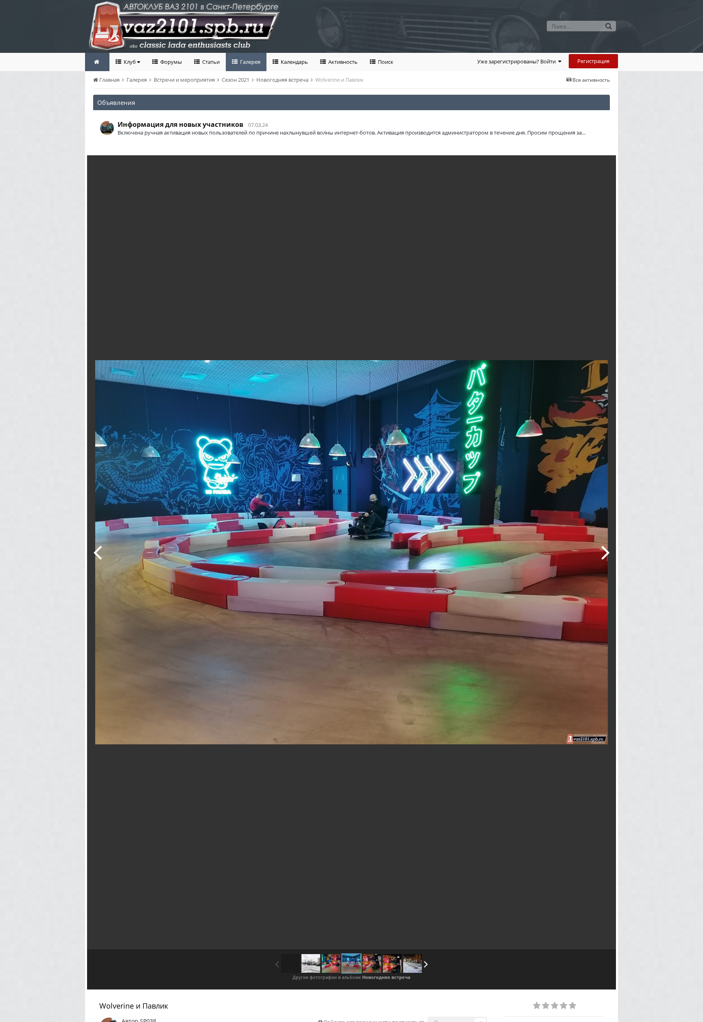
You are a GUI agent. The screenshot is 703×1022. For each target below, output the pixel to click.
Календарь (293, 61)
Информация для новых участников (180, 124)
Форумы (170, 61)
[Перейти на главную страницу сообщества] (97, 62)
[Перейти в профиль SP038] (107, 128)
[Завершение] (412, 963)
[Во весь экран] (601, 167)
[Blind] (392, 963)
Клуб (129, 61)
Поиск (385, 61)
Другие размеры (563, 167)
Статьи (210, 61)
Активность (342, 61)
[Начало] (310, 963)
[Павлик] (605, 552)
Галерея (249, 61)
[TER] (97, 552)
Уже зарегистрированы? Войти (517, 61)
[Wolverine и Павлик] (351, 963)
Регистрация (593, 61)
